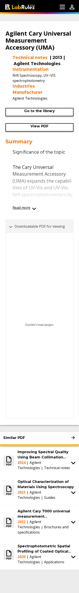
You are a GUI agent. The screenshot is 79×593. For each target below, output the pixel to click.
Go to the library (39, 111)
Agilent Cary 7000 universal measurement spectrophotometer (44, 514)
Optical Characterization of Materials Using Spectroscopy (46, 484)
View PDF (39, 126)
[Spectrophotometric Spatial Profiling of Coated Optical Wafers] (9, 555)
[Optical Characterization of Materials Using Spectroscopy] (9, 490)
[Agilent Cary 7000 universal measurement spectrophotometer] (9, 522)
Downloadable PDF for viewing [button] (39, 226)
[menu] (62, 7)
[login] (72, 7)
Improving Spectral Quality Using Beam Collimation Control (43, 455)
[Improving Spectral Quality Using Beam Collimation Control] (9, 460)
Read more (21, 207)
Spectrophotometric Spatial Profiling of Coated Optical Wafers (44, 549)
